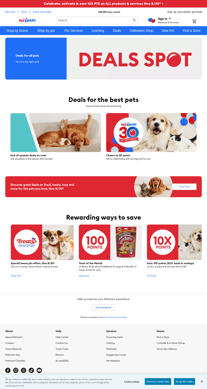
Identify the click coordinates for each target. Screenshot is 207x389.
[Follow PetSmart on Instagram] (15, 370)
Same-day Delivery (167, 348)
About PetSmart (13, 337)
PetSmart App (12, 354)
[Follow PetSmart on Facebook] (7, 370)
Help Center (62, 337)
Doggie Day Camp (116, 354)
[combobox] (97, 20)
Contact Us (62, 343)
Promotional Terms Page (115, 317)
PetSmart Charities (15, 360)
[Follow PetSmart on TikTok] (31, 370)
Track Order (62, 348)
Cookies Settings (131, 381)
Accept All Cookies (184, 381)
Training (110, 343)
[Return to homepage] (27, 20)
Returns (60, 354)
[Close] (201, 381)
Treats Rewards (13, 348)
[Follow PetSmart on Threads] (23, 370)
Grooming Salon (114, 337)
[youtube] (39, 370)
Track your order (42, 11)
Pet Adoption (113, 360)
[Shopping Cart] (198, 21)
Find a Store (163, 337)
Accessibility (62, 360)
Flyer (24, 11)
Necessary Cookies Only (158, 381)
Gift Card (10, 11)
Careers (9, 343)
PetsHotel (111, 348)
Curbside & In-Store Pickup (171, 343)
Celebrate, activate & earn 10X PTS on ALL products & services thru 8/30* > (103, 3)
